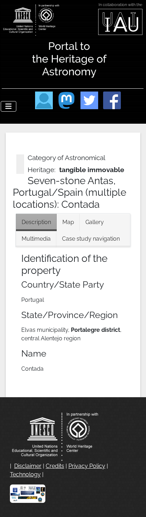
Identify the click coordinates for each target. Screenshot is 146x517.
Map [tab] (68, 222)
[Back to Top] (133, 504)
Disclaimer (27, 466)
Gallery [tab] (94, 222)
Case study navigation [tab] (91, 238)
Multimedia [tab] (36, 238)
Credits (55, 466)
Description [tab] (36, 222)
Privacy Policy (86, 466)
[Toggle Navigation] (8, 106)
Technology (25, 474)
